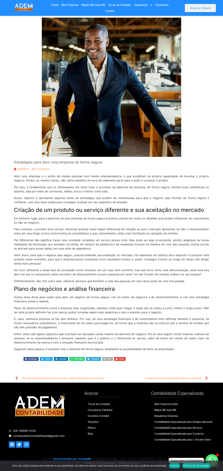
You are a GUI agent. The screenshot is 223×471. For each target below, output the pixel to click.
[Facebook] (12, 444)
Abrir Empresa (70, 5)
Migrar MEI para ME (93, 5)
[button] (31, 359)
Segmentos (141, 5)
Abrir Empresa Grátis (166, 404)
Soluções (93, 421)
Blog (90, 433)
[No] (217, 465)
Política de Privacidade (196, 465)
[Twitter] (19, 444)
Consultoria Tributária (100, 410)
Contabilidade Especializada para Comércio (179, 433)
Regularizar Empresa (166, 416)
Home (55, 5)
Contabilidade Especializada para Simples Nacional (183, 421)
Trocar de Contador (119, 5)
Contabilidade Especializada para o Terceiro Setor (182, 439)
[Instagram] (26, 444)
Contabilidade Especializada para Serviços (178, 427)
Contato (110, 11)
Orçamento (162, 5)
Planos (92, 427)
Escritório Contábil (98, 416)
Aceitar (175, 465)
